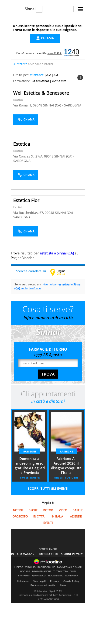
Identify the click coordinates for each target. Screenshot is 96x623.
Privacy (54, 581)
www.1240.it (55, 53)
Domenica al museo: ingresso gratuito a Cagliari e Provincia (30, 465)
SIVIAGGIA (24, 576)
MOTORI (48, 510)
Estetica (21, 144)
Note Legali (39, 581)
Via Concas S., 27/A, (28, 156)
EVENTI (48, 523)
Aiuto (63, 585)
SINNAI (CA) (52, 105)
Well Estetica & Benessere (41, 93)
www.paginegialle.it (61, 272)
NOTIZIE (18, 510)
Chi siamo (22, 581)
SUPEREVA (71, 576)
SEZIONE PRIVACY (72, 554)
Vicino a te (59, 81)
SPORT (33, 510)
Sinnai (30, 8)
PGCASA (25, 571)
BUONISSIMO (55, 576)
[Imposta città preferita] (16, 9)
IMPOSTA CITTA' (48, 554)
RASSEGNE (29, 451)
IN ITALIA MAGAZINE (23, 554)
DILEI (73, 571)
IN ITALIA (57, 516)
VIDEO (63, 510)
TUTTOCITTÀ (60, 571)
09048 (37, 105)
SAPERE (78, 510)
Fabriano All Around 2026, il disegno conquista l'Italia (66, 465)
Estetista (18, 99)
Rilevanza (37, 75)
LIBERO (18, 567)
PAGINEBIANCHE (41, 571)
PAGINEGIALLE (46, 567)
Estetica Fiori (27, 200)
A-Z (48, 75)
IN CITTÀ (39, 516)
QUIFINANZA (39, 576)
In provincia (40, 81)
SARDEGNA (72, 105)
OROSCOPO (20, 516)
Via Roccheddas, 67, (29, 212)
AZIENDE (76, 516)
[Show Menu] (80, 9)
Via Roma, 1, (23, 105)
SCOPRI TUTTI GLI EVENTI (48, 488)
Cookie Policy (71, 581)
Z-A (56, 75)
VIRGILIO (30, 567)
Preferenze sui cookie (43, 585)
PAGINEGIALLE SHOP (69, 567)
